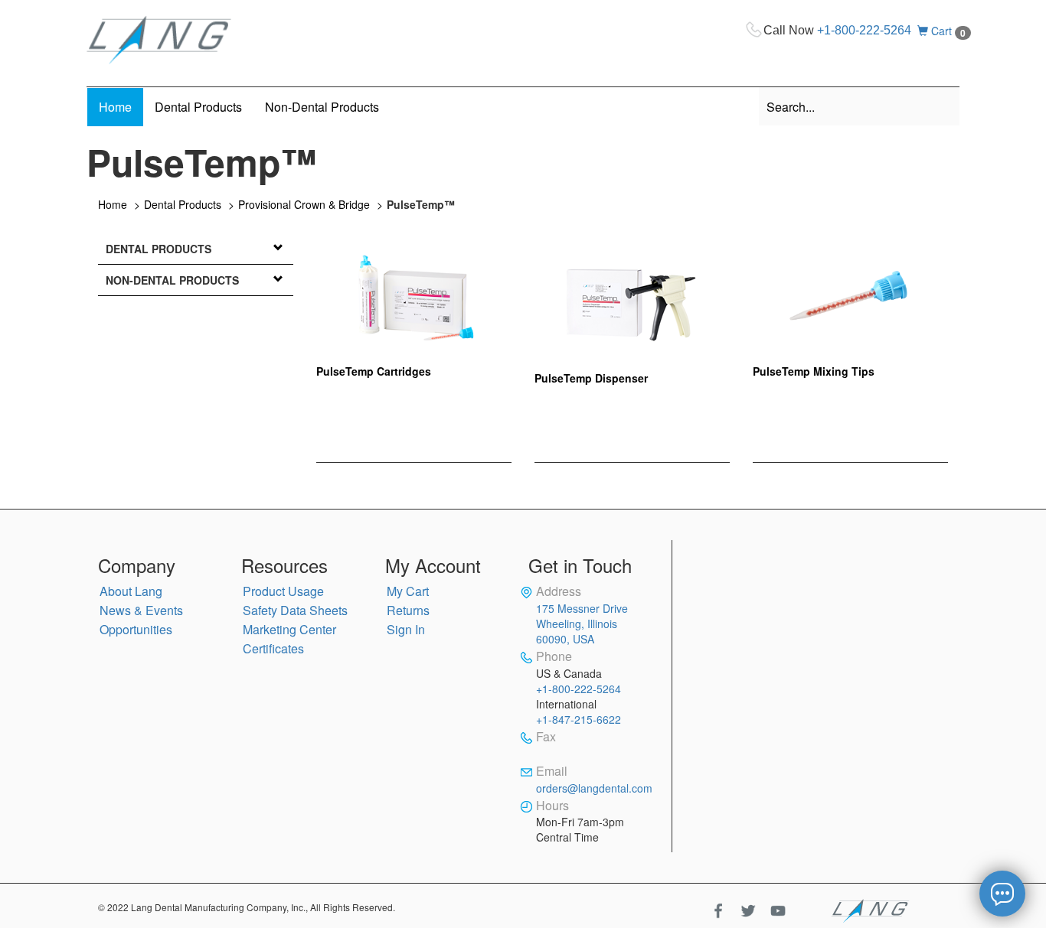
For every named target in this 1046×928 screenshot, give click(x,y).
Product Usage (283, 591)
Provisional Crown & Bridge (304, 204)
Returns (408, 610)
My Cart (408, 591)
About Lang (131, 591)
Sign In (406, 629)
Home (112, 204)
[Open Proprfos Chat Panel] (1002, 894)
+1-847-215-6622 (578, 719)
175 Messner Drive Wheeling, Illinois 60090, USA (582, 623)
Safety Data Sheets (295, 610)
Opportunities (136, 629)
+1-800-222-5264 (864, 30)
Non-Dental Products (172, 280)
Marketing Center (289, 629)
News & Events (141, 610)
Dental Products (182, 204)
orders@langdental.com (594, 788)
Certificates (273, 648)
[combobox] (859, 106)
